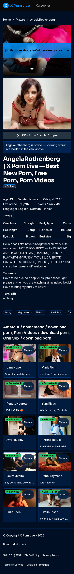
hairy (8, 312)
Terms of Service (13, 564)
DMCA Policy (31, 555)
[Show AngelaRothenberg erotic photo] (32, 69)
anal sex (56, 312)
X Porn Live (17, 5)
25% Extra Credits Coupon (42, 136)
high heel (23, 312)
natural (40, 312)
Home (7, 19)
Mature (20, 19)
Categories (43, 5)
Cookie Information (37, 564)
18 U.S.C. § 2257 (12, 555)
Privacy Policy (51, 555)
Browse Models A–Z (14, 544)
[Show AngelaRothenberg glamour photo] (42, 69)
